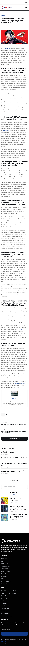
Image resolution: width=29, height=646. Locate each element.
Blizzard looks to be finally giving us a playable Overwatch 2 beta (14, 458)
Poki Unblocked (5, 611)
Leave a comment (13, 438)
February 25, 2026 (13, 502)
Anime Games (4, 568)
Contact (3, 601)
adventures (5, 130)
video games (8, 48)
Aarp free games (5, 608)
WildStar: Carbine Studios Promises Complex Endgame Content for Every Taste (13, 470)
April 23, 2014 (5, 454)
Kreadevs (3, 641)
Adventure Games (5, 571)
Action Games (4, 576)
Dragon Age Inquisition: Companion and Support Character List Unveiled (13, 451)
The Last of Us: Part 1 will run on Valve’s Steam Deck (14, 464)
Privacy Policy (4, 596)
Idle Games (4, 578)
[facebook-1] (3, 2)
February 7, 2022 (5, 460)
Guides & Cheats (5, 566)
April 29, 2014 (5, 473)
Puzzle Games (4, 613)
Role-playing (21, 329)
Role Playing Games (6, 581)
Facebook (17, 383)
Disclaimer (4, 598)
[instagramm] (6, 2)
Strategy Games (5, 584)
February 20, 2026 (13, 519)
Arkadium (3, 606)
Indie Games (4, 563)
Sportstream (4, 603)
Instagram (23, 383)
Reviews (3, 561)
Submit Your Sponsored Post (8, 590)
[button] (4, 414)
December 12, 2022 (6, 467)
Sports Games (4, 573)
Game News (4, 558)
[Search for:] (14, 486)
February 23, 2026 (13, 511)
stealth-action (16, 169)
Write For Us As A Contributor (8, 593)
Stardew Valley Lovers (6, 616)
